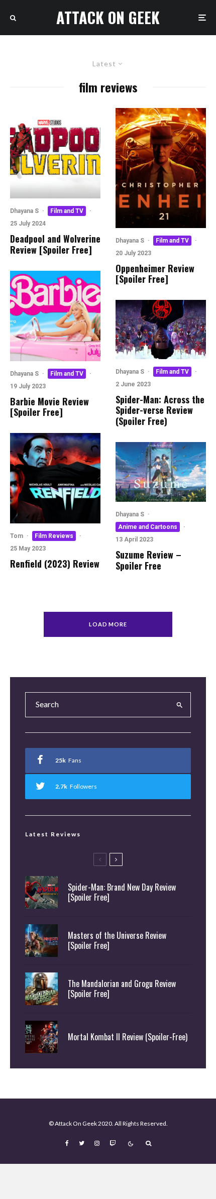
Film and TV (66, 210)
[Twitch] (112, 1143)
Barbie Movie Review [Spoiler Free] (49, 407)
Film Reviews (54, 535)
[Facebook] (67, 1143)
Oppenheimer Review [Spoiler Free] (155, 274)
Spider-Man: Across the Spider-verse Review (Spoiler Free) (160, 410)
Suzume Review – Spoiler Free (148, 560)
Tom (16, 535)
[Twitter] (81, 1143)
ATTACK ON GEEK (108, 17)
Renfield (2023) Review (54, 564)
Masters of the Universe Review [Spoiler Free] (117, 940)
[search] (179, 705)
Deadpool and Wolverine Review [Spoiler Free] (55, 244)
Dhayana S (24, 210)
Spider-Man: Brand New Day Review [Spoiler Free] (122, 892)
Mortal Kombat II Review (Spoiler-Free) (127, 1037)
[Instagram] (96, 1143)
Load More (108, 624)
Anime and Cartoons (147, 526)
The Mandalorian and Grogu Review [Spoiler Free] (122, 988)
